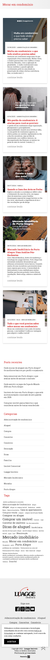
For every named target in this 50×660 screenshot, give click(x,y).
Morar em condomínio (23, 541)
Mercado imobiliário (20, 537)
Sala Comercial (30, 551)
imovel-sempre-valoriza (30, 531)
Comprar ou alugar (13, 515)
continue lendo (15, 77)
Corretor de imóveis (14, 522)
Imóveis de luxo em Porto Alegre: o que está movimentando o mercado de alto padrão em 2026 (23, 394)
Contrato (36, 520)
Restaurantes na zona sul (29, 548)
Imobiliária (36, 527)
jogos (9, 533)
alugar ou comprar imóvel (18, 507)
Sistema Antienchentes (10, 553)
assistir (38, 507)
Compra (7, 431)
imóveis (41, 531)
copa (41, 520)
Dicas (18, 320)
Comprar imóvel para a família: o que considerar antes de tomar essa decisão (21, 404)
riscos (22, 551)
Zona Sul (13, 561)
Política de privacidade (25, 653)
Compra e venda (10, 512)
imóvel (5, 533)
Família (20, 186)
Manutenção (22, 533)
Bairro (4, 510)
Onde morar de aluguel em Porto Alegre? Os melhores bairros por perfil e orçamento (23, 369)
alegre (34, 505)
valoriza (5, 562)
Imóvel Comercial (12, 466)
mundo (40, 542)
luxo (14, 533)
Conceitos (8, 437)
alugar (6, 507)
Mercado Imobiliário (24, 246)
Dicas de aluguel (16, 526)
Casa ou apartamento (31, 509)
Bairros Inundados (13, 510)
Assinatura (31, 507)
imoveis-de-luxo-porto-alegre (12, 531)
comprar (21, 513)
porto (12, 545)
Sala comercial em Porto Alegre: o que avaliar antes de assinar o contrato (21, 377)
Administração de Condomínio (17, 504)
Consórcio (8, 443)
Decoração (8, 448)
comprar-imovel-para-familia (34, 513)
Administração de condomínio (27, 47)
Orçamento (6, 545)
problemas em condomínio (11, 548)
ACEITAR (11, 641)
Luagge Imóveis (11, 472)
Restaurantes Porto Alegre (11, 551)
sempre (38, 551)
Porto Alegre (9, 489)
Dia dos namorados (32, 523)
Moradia (8, 483)
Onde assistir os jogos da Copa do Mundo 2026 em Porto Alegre (22, 385)
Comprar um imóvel (17, 519)
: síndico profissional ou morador (13, 502)
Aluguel (7, 425)
